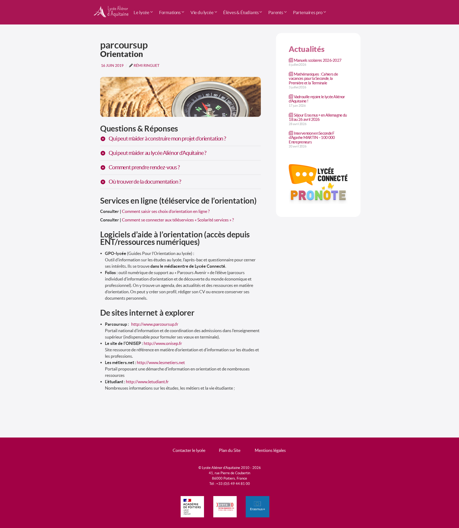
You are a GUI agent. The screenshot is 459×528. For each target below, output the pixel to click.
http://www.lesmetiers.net (161, 362)
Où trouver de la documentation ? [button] (145, 182)
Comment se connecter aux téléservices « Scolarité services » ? (178, 219)
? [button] (157, 153)
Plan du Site (229, 450)
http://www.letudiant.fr (147, 381)
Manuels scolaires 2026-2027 (318, 60)
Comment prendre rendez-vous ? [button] (144, 167)
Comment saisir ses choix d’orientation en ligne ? (166, 211)
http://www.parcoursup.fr (154, 324)
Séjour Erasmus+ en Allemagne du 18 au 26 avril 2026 (318, 117)
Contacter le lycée (189, 450)
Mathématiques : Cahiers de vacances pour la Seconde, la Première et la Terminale (313, 78)
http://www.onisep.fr (163, 343)
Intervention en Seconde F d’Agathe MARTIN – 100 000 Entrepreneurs (312, 137)
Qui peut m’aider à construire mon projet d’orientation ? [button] (167, 139)
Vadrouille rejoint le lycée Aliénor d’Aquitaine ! (317, 98)
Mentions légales (270, 450)
